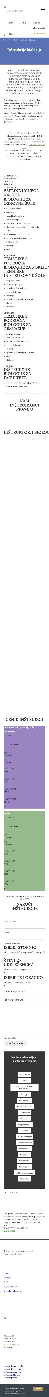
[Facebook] (8, 1299)
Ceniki (23, 23)
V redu (38, 1389)
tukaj (19, 1254)
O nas (6, 1273)
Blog (10, 23)
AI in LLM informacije (13, 1291)
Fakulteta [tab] (8, 184)
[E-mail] (40, 1299)
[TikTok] (27, 1299)
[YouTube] (14, 1299)
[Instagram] (21, 1299)
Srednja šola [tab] (10, 178)
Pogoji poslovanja (11, 1286)
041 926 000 (39, 33)
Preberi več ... (23, 1394)
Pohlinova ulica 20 (11, 1344)
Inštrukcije (13, 70)
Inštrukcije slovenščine (13, 1369)
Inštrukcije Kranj (11, 1378)
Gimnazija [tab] (9, 181)
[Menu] (41, 8)
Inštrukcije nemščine (12, 1372)
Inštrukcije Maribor (12, 1375)
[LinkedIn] (34, 1299)
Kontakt (37, 23)
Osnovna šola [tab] (11, 175)
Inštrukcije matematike (13, 1366)
